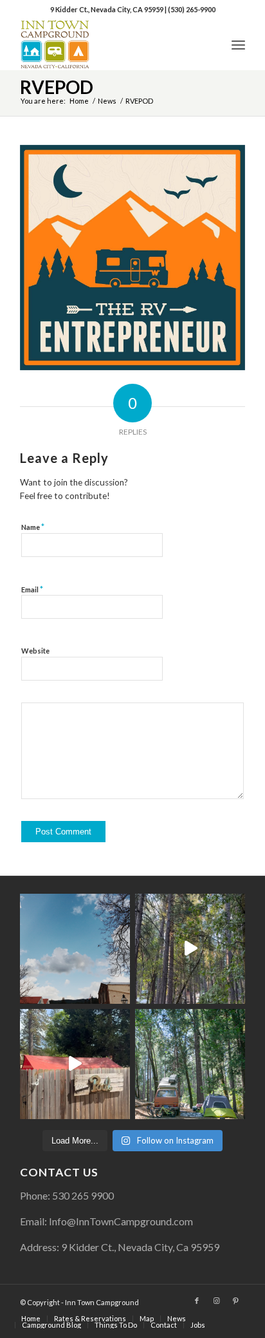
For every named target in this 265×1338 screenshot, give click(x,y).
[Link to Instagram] (216, 1300)
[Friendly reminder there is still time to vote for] (190, 1064)
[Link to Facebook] (196, 1300)
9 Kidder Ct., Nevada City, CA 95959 (107, 9)
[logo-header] (110, 44)
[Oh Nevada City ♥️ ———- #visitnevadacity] (75, 949)
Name (32, 527)
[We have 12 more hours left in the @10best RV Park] (190, 949)
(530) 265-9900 (191, 9)
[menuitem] (238, 44)
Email (32, 589)
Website (35, 650)
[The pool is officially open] (75, 1064)
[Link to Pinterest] (235, 1300)
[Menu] (238, 44)
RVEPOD (56, 87)
